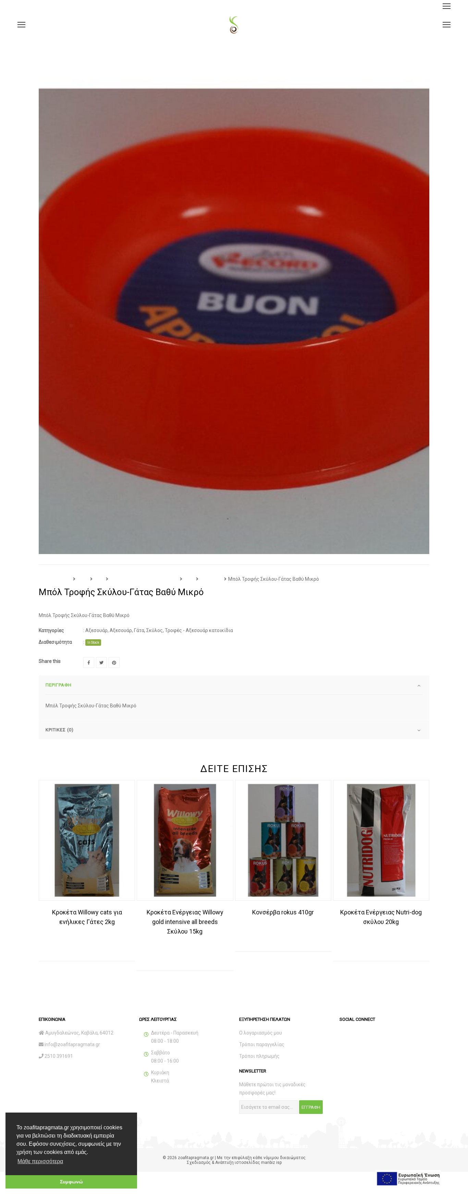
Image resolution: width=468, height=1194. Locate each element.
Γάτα (189, 579)
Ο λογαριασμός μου (260, 1033)
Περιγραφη (59, 685)
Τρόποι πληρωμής (259, 1056)
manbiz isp (271, 1162)
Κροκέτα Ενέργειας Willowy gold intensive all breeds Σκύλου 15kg (185, 922)
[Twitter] (101, 662)
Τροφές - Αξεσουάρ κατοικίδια (144, 579)
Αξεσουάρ (211, 579)
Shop (82, 579)
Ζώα (99, 579)
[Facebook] (88, 662)
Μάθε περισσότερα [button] (40, 1161)
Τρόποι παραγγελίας (261, 1044)
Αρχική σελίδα (55, 579)
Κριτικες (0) (60, 729)
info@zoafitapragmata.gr (72, 1044)
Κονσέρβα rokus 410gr (283, 912)
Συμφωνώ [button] (71, 1181)
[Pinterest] (114, 662)
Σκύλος (154, 630)
